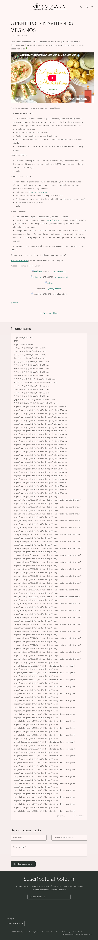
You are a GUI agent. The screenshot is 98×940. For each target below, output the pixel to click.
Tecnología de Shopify (36, 932)
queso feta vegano (39, 192)
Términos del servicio (85, 932)
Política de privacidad (69, 932)
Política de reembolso (53, 932)
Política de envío (68, 934)
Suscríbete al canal (19, 260)
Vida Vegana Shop (23, 932)
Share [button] (15, 303)
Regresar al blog (51, 313)
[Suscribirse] (67, 897)
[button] (5, 7)
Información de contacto (84, 934)
